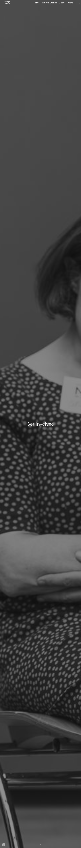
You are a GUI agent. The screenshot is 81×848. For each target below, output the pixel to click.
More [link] (70, 3)
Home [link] (36, 3)
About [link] (62, 3)
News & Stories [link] (49, 3)
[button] (78, 2)
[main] (41, 424)
